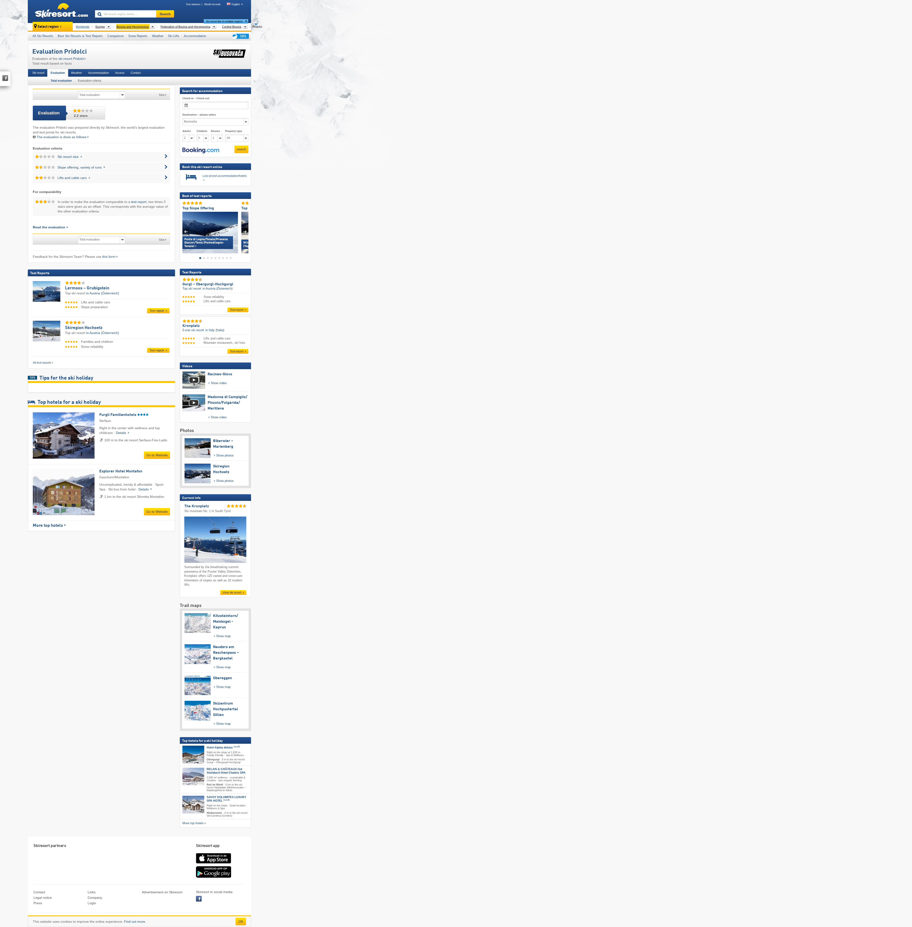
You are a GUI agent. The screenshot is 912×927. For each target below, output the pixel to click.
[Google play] (213, 877)
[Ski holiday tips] (240, 36)
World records (212, 4)
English (236, 4)
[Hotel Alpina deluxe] (193, 754)
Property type (233, 131)
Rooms (215, 131)
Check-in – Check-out (195, 98)
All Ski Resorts (43, 36)
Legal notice (42, 897)
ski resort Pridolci (71, 59)
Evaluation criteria (89, 80)
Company (95, 897)
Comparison (115, 36)
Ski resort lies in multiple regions (224, 21)
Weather (157, 36)
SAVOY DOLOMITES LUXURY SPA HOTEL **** (226, 798)
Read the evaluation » (50, 227)
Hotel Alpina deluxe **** (223, 747)
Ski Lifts (173, 36)
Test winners (193, 4)
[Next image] (245, 231)
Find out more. (135, 921)
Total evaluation (61, 80)
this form (108, 257)
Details (121, 433)
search (241, 149)
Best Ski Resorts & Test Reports (80, 36)
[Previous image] (185, 231)
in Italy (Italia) (214, 330)
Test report (157, 310)
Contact (136, 73)
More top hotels (48, 525)
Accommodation (195, 36)
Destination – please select (199, 114)
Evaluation (58, 73)
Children (202, 131)
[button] (200, 150)
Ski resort (38, 73)
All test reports (42, 362)
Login (92, 903)
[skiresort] (59, 11)
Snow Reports (137, 36)
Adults (186, 131)
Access (119, 73)
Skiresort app (208, 846)
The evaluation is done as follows (61, 137)
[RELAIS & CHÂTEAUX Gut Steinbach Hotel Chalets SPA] (193, 777)
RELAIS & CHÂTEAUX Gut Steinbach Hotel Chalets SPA (226, 770)
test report (139, 202)
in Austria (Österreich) (102, 293)
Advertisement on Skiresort (162, 892)
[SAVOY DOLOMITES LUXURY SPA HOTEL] (193, 805)
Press (37, 903)
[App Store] (213, 864)
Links (91, 892)
